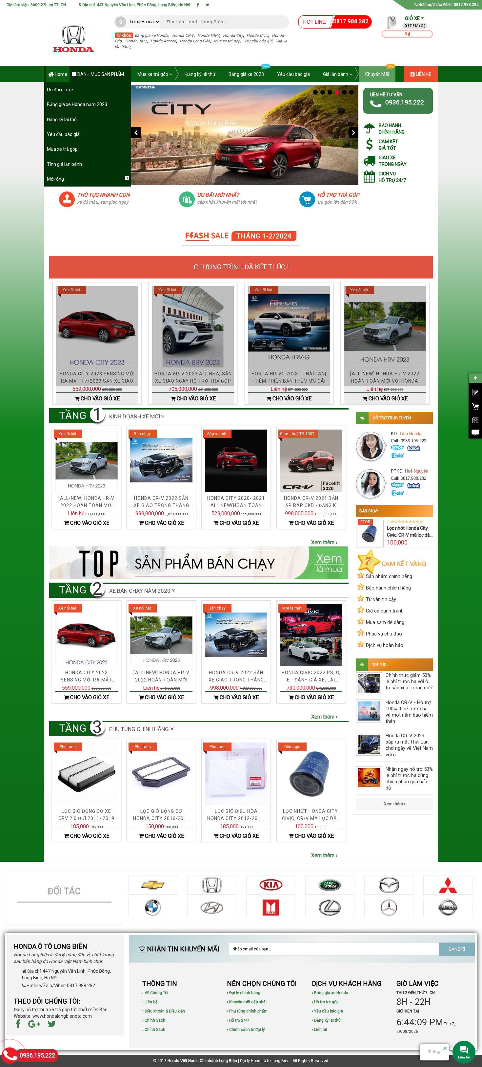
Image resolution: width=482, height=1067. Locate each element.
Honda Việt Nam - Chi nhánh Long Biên (202, 1060)
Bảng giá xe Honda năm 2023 (77, 104)
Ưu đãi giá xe (60, 89)
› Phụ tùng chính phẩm (247, 1011)
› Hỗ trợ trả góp (325, 1002)
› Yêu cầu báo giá (327, 1011)
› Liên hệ (149, 1002)
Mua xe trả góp (227, 41)
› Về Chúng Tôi (155, 992)
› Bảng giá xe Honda (330, 992)
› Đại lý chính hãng (243, 992)
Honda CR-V (183, 35)
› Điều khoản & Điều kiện (163, 1011)
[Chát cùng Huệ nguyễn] (413, 485)
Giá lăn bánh (336, 74)
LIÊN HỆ (423, 74)
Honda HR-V (208, 35)
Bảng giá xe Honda (152, 35)
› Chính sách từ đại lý (246, 1029)
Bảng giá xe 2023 (246, 74)
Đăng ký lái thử (62, 119)
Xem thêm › (324, 542)
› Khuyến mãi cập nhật (247, 1002)
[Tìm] (120, 21)
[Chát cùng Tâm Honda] (413, 448)
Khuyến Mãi (377, 74)
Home (60, 74)
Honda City (233, 35)
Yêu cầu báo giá (258, 41)
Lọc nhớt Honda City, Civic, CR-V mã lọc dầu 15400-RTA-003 (409, 534)
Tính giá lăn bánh (64, 164)
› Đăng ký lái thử (326, 1020)
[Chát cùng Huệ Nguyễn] (397, 492)
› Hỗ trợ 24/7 (238, 1020)
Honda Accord (163, 41)
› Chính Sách (153, 1020)
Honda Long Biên (195, 41)
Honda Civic (257, 35)
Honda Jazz (136, 41)
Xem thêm (394, 804)
